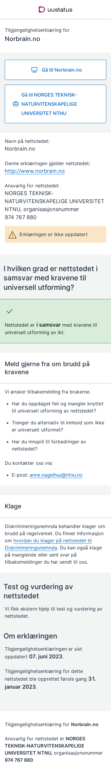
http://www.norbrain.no (35, 171)
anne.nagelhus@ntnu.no (56, 475)
